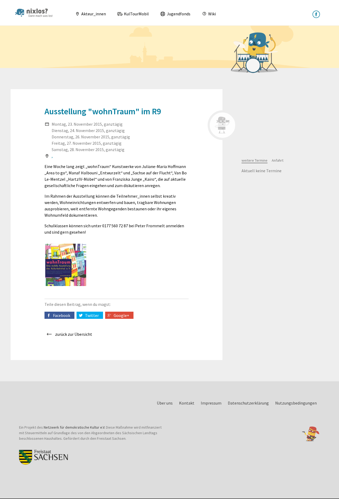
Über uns (165, 403)
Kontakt (186, 403)
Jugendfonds (178, 13)
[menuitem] (88, 13)
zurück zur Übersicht (73, 334)
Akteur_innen (93, 13)
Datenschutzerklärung (248, 403)
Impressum (211, 403)
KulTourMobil (136, 13)
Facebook (61, 315)
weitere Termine (254, 160)
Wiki (211, 13)
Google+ (121, 315)
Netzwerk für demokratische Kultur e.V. (74, 427)
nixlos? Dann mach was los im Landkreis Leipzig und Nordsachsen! (36, 12)
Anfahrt (277, 160)
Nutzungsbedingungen (296, 403)
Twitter (92, 315)
